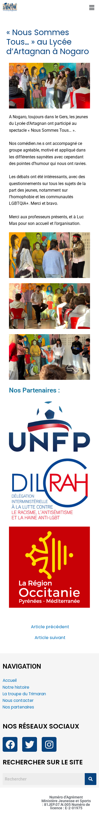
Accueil (10, 680)
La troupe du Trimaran (24, 694)
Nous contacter (19, 700)
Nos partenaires (18, 707)
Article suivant (50, 638)
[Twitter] (29, 744)
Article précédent (50, 627)
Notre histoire (16, 687)
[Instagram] (49, 744)
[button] (91, 8)
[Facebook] (10, 744)
